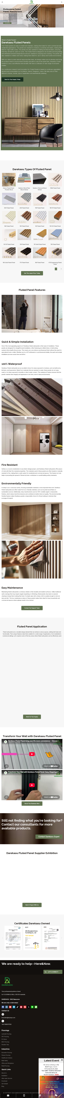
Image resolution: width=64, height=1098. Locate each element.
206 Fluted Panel (24, 208)
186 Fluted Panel (39, 262)
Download (4, 1081)
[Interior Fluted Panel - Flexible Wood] (9, 179)
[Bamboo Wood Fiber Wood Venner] (24, 177)
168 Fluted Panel (8, 226)
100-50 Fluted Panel (55, 226)
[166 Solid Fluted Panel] (9, 252)
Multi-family (5, 1060)
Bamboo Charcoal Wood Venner (39, 188)
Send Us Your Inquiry (32, 717)
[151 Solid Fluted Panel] (39, 234)
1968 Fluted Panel (55, 188)
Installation (4, 1075)
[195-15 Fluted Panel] (55, 199)
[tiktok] (17, 1007)
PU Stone (4, 1039)
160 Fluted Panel (24, 226)
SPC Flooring (5, 1036)
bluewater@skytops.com (8, 1017)
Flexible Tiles (5, 1044)
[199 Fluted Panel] (39, 199)
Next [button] (61, 938)
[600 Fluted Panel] (9, 198)
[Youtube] (10, 1007)
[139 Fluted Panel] (24, 234)
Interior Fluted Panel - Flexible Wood (9, 188)
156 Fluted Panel (55, 244)
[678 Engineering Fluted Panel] (55, 252)
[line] (32, 1007)
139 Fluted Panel (24, 244)
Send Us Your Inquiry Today (12, 79)
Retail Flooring (5, 1066)
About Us (4, 1073)
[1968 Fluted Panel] (55, 179)
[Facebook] (3, 1007)
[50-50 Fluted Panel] (9, 235)
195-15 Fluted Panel (55, 208)
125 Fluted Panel (39, 226)
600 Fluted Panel (9, 208)
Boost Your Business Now (32, 803)
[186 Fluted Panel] (39, 252)
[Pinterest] (21, 1007)
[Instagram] (6, 1007)
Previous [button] (2, 938)
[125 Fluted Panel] (39, 217)
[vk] (25, 1007)
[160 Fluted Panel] (24, 217)
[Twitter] (28, 1007)
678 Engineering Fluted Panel (55, 263)
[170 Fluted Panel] (24, 252)
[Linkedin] (14, 1007)
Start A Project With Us (32, 905)
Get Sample (5, 1083)
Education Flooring (7, 1052)
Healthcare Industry (7, 1058)
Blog (3, 1086)
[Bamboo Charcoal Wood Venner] (39, 178)
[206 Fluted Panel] (24, 199)
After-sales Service (7, 1078)
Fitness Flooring (6, 1055)
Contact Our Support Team (32, 608)
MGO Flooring (5, 1042)
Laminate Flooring (6, 1034)
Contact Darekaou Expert (48, 837)
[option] (13, 938)
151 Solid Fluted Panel (40, 244)
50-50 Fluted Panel (9, 244)
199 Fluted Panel (39, 208)
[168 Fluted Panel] (9, 217)
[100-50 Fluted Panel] (55, 217)
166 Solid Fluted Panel (9, 262)
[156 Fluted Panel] (55, 234)
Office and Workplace (8, 1063)
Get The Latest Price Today (32, 273)
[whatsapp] (36, 1007)
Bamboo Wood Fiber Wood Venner (24, 188)
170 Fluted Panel (24, 262)
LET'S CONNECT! (53, 972)
